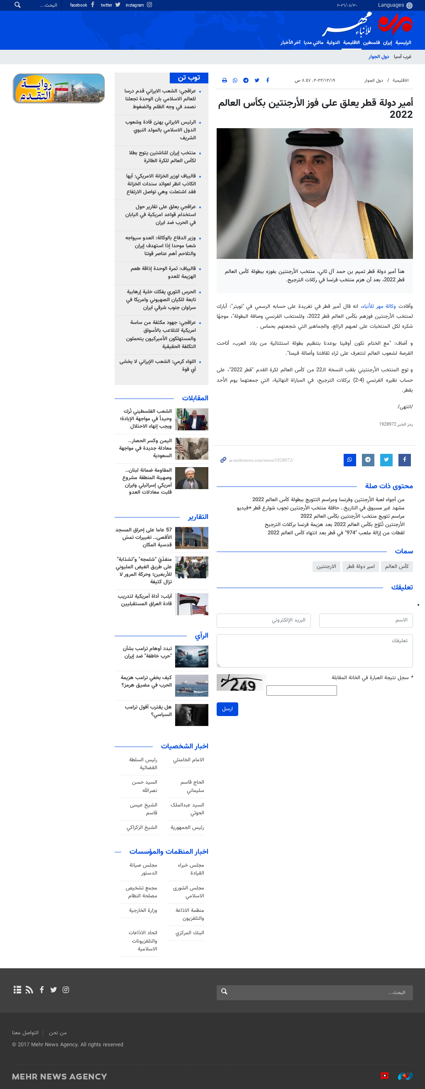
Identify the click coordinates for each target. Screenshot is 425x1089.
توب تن (189, 78)
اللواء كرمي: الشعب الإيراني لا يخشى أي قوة (158, 366)
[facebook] (41, 990)
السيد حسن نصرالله (144, 786)
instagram (135, 5)
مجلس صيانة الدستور (143, 869)
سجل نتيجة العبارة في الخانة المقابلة (372, 678)
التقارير (198, 517)
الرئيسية (403, 42)
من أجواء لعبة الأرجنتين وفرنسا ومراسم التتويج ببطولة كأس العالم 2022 (328, 500)
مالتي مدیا (313, 42)
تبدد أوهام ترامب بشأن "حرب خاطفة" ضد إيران (147, 652)
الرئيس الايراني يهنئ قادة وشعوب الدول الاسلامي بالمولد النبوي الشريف (160, 130)
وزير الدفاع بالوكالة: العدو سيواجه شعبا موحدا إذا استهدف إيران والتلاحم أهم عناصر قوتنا (160, 246)
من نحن (58, 1033)
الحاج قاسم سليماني (192, 786)
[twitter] (54, 990)
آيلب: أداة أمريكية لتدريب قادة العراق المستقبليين (145, 600)
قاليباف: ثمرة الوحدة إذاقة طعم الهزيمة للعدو (163, 273)
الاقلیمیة (351, 42)
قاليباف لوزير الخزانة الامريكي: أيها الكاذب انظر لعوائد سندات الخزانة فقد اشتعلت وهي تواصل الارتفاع (161, 184)
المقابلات (195, 398)
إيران (387, 42)
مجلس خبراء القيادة (191, 869)
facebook (79, 5)
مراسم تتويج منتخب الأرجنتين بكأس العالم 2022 (352, 516)
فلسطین (371, 42)
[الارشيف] (17, 990)
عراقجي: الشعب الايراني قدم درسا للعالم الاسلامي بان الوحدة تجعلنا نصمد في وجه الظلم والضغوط (160, 99)
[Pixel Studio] (380, 1076)
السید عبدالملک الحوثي (187, 809)
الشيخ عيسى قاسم (143, 809)
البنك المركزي (190, 933)
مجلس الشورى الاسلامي (188, 892)
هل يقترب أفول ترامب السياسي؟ (148, 711)
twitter (107, 5)
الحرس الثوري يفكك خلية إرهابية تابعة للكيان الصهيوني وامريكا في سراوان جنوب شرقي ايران (161, 300)
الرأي (201, 636)
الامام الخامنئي (188, 760)
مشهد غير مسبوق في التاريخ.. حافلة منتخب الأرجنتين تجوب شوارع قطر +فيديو (321, 508)
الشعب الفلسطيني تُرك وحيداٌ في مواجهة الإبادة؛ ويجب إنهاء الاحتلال (146, 419)
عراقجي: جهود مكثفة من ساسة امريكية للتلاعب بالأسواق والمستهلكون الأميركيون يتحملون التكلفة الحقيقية (161, 335)
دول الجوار (379, 57)
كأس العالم (397, 567)
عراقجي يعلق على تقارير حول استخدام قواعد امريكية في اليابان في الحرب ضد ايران (160, 215)
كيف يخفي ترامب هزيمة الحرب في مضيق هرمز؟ (146, 681)
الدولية (333, 42)
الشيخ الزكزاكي (142, 827)
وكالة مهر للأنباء (379, 306)
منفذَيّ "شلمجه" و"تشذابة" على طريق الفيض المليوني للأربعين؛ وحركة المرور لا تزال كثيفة (144, 570)
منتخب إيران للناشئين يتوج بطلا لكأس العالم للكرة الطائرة (162, 157)
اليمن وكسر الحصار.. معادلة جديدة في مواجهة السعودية (145, 448)
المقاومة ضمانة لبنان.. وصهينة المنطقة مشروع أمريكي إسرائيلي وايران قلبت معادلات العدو (147, 481)
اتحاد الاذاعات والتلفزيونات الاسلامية (143, 941)
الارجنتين (326, 567)
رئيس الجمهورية (187, 827)
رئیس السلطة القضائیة (143, 764)
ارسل (227, 709)
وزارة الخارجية (143, 910)
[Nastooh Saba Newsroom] (401, 1076)
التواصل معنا (25, 1033)
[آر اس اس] (29, 990)
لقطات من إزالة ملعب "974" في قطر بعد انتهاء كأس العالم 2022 (336, 533)
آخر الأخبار (290, 42)
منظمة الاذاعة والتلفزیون (190, 914)
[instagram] (66, 990)
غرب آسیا (402, 57)
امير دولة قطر (361, 567)
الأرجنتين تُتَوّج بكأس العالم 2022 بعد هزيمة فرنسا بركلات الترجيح (335, 525)
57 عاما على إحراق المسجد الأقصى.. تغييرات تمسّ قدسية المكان (143, 537)
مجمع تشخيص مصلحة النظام (141, 892)
